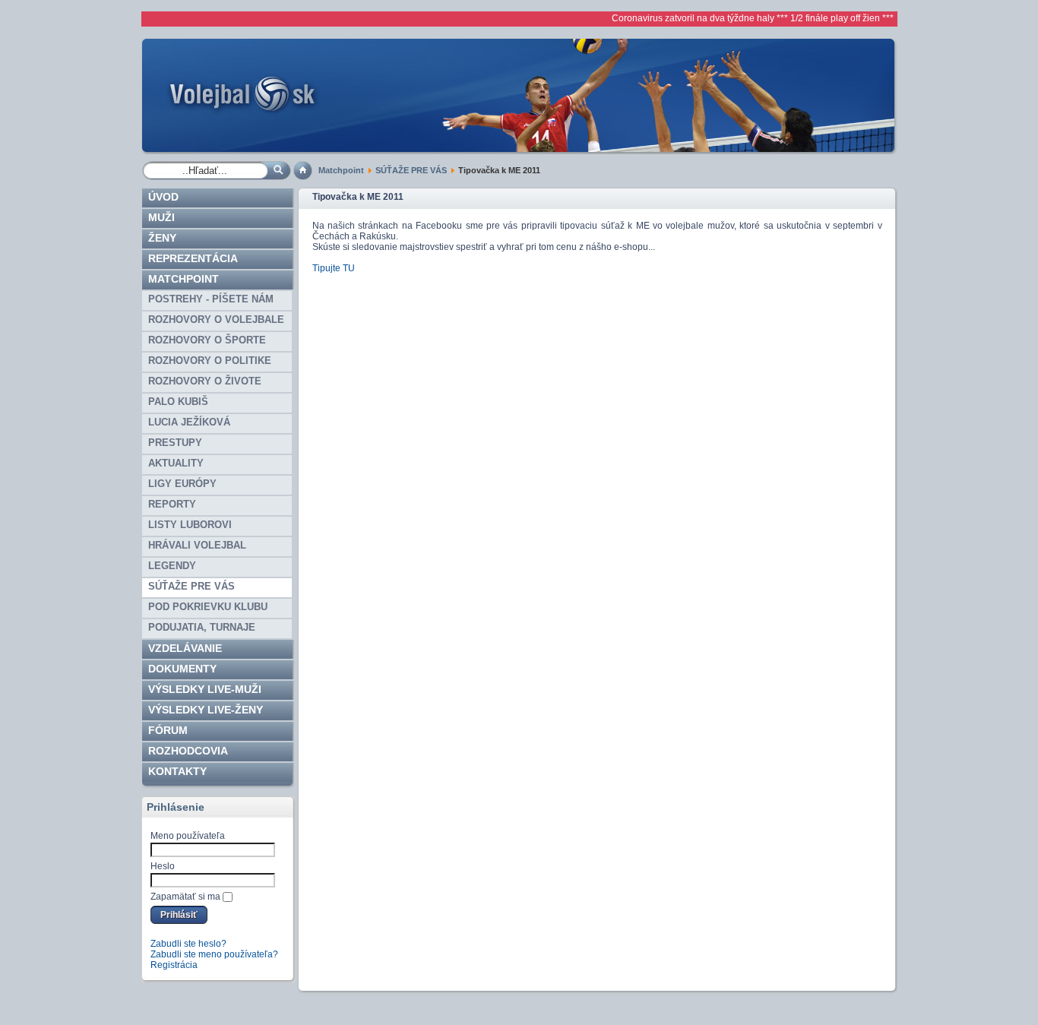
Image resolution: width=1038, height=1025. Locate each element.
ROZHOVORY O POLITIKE (209, 360)
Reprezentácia (193, 258)
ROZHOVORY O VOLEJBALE (216, 319)
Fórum (168, 730)
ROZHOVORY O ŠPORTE (207, 340)
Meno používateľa (187, 835)
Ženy (162, 238)
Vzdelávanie (185, 648)
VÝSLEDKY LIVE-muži (204, 689)
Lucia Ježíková (189, 422)
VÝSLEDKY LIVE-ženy (205, 710)
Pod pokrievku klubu (207, 606)
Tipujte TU (333, 268)
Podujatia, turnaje (201, 627)
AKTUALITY (176, 463)
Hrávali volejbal (197, 545)
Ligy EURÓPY (182, 483)
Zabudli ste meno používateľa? (214, 954)
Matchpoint (341, 170)
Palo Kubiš (178, 401)
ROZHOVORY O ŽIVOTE (204, 381)
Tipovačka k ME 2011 (357, 196)
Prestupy (175, 442)
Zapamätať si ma (185, 896)
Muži (161, 217)
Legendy (172, 565)
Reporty (172, 504)
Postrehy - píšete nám (211, 299)
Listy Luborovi (190, 524)
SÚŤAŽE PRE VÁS (411, 170)
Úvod (163, 197)
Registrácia (174, 965)
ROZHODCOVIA (188, 751)
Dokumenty (182, 669)
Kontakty (177, 771)
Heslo (162, 866)
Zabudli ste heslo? (188, 943)
